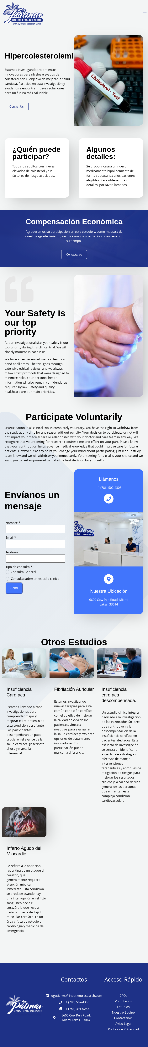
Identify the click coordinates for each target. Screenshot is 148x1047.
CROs (123, 996)
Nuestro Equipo (123, 1012)
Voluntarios (123, 1001)
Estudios (123, 1007)
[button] (145, 13)
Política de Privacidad (123, 1029)
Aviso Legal (123, 1024)
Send (14, 588)
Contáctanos (123, 1018)
